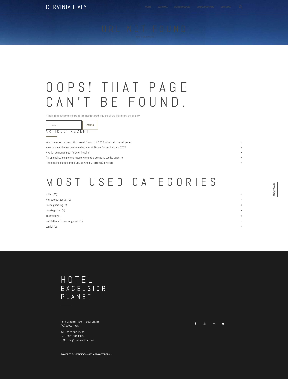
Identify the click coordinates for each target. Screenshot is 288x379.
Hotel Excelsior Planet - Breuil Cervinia (80, 321)
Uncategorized (53, 210)
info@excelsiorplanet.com (81, 340)
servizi (49, 226)
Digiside (80, 354)
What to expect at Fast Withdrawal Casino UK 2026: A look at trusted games (89, 142)
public (49, 194)
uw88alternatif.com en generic (62, 221)
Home (138, 37)
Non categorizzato (56, 199)
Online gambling (54, 205)
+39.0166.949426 (74, 332)
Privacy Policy (103, 354)
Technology (52, 216)
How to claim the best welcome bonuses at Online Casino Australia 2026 (86, 147)
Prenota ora (274, 189)
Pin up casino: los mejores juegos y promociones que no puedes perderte (84, 158)
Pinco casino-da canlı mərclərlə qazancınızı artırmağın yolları (79, 163)
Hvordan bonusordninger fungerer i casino (67, 152)
